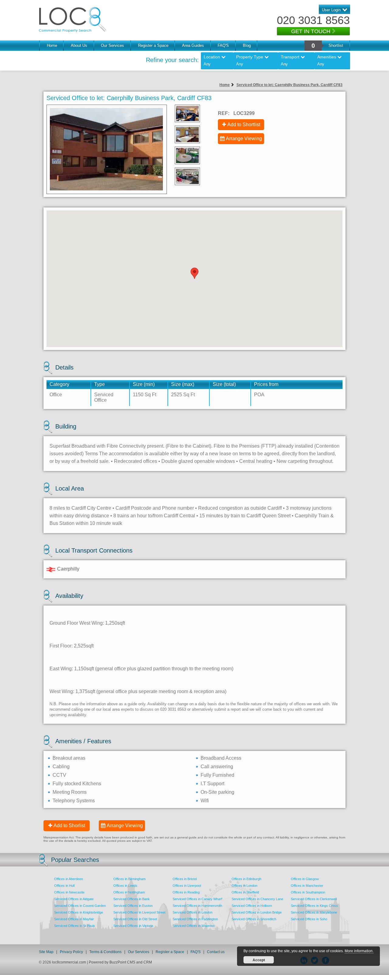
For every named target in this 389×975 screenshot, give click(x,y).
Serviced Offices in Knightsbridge (78, 912)
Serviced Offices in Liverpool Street (139, 912)
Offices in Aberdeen (68, 879)
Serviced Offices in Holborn (252, 905)
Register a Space (153, 45)
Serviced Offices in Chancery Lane (257, 899)
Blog (247, 45)
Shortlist (336, 45)
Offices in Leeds (125, 885)
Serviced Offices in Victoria (133, 926)
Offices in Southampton (308, 892)
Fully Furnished (217, 775)
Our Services (112, 45)
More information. (359, 951)
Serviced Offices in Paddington (195, 919)
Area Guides (193, 45)
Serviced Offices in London (192, 912)
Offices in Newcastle (69, 892)
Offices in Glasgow (305, 879)
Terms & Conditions (105, 952)
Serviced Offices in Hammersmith (197, 905)
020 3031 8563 (313, 20)
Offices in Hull (64, 885)
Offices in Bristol (185, 879)
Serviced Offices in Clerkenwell (314, 899)
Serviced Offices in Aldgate (74, 899)
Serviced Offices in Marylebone (314, 912)
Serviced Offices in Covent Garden (80, 905)
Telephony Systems (74, 800)
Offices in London (244, 885)
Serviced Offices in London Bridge (257, 912)
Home (52, 45)
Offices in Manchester (307, 885)
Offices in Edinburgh (246, 879)
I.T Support (212, 783)
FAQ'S (223, 45)
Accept (259, 960)
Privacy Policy (72, 952)
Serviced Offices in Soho (309, 919)
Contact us (216, 952)
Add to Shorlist (69, 825)
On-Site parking (217, 792)
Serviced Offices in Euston (133, 905)
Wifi (205, 800)
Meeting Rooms (70, 792)
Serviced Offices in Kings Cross (314, 905)
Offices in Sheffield (245, 892)
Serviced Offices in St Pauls (74, 926)
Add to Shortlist (243, 124)
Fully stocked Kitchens (77, 783)
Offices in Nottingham (129, 892)
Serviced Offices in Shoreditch (254, 919)
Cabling (61, 766)
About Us (79, 45)
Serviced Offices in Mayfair (74, 919)
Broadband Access (221, 758)
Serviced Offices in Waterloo (194, 926)
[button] (194, 273)
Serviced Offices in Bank (131, 899)
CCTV (59, 775)
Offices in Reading (186, 892)
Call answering (217, 766)
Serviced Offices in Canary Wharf (197, 899)
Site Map (46, 952)
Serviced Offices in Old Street (135, 919)
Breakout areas (69, 758)
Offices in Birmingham (129, 879)
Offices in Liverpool (187, 885)
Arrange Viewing (244, 138)
